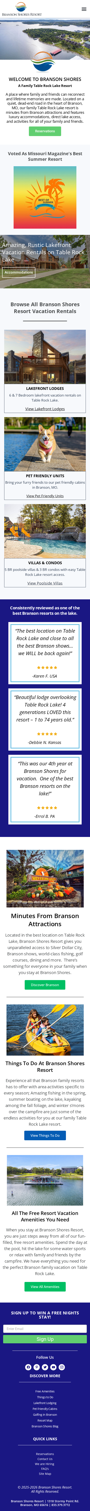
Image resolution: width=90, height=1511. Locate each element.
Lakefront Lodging (45, 1403)
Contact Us (45, 1459)
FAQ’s (45, 1469)
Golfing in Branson (45, 1415)
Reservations (45, 1454)
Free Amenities (45, 1391)
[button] (84, 9)
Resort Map (44, 1420)
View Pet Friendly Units (45, 496)
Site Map (45, 1474)
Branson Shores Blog (45, 1426)
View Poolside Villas (45, 583)
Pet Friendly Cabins (45, 1409)
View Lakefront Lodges (45, 409)
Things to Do (45, 1397)
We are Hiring (45, 1464)
